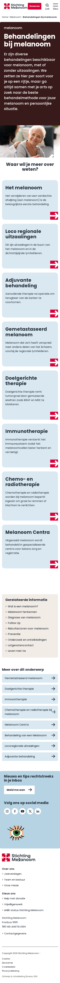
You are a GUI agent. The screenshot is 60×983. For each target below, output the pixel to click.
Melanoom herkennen (22, 612)
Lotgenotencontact (21, 645)
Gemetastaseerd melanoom (23, 678)
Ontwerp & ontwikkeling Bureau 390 (20, 976)
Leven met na (17, 651)
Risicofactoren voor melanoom (28, 628)
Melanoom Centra (17, 725)
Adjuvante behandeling (20, 756)
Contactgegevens (15, 933)
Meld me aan (16, 790)
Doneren (35, 6)
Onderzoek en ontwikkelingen (27, 640)
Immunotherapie (16, 699)
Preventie (14, 634)
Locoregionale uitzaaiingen (22, 746)
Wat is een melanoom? (23, 606)
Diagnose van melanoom (24, 617)
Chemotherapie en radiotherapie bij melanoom (28, 712)
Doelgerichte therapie (19, 689)
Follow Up (14, 623)
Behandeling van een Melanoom (26, 735)
